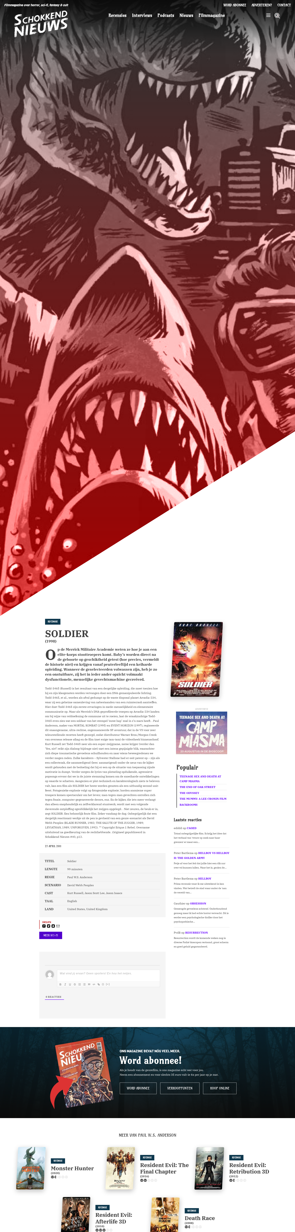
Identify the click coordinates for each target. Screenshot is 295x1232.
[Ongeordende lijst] (84, 984)
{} (103, 984)
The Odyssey (189, 793)
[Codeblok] (94, 984)
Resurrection (196, 932)
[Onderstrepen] (70, 984)
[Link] (98, 984)
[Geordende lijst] (79, 984)
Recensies (118, 15)
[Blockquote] (89, 984)
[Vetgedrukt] (60, 984)
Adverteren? (262, 5)
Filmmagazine (212, 15)
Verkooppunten (179, 1088)
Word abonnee (234, 5)
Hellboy (204, 878)
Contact (284, 5)
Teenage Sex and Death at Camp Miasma (200, 779)
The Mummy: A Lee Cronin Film (203, 798)
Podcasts (166, 15)
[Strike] (74, 984)
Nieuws (186, 15)
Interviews (142, 15)
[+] (108, 984)
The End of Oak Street (197, 787)
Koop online (219, 1088)
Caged (191, 828)
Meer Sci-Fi (50, 935)
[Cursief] (65, 984)
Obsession (198, 903)
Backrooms (189, 804)
